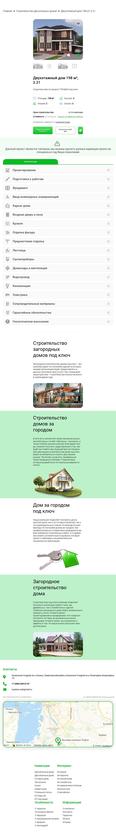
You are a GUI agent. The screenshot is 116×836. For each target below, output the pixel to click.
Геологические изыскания (31, 321)
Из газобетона (64, 782)
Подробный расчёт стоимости (43, 130)
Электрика (20, 295)
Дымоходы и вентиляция (30, 268)
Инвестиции (41, 789)
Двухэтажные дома (44, 775)
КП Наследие (41, 799)
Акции (38, 785)
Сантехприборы (23, 259)
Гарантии (67, 815)
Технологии (40, 782)
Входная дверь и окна (28, 214)
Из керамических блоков (69, 785)
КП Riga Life (40, 796)
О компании (68, 808)
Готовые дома (42, 779)
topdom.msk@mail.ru (22, 689)
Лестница (19, 250)
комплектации (63, 122)
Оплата (66, 818)
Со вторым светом (44, 812)
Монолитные (63, 789)
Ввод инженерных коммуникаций (36, 197)
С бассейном (63, 792)
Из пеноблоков (64, 779)
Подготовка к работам (28, 179)
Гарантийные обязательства (32, 312)
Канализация (22, 286)
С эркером (40, 822)
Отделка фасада (24, 232)
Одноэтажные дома (44, 772)
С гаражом (40, 808)
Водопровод (21, 277)
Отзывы (67, 822)
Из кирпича (62, 775)
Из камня (61, 772)
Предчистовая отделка (28, 241)
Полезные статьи (43, 792)
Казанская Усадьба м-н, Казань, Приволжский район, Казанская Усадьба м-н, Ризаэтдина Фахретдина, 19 (63, 676)
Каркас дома (21, 205)
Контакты (67, 812)
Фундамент (20, 188)
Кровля (18, 223)
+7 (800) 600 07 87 (21, 684)
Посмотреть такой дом (65, 130)
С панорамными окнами (47, 818)
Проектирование (24, 170)
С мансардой (41, 825)
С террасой (40, 815)
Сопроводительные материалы (34, 303)
